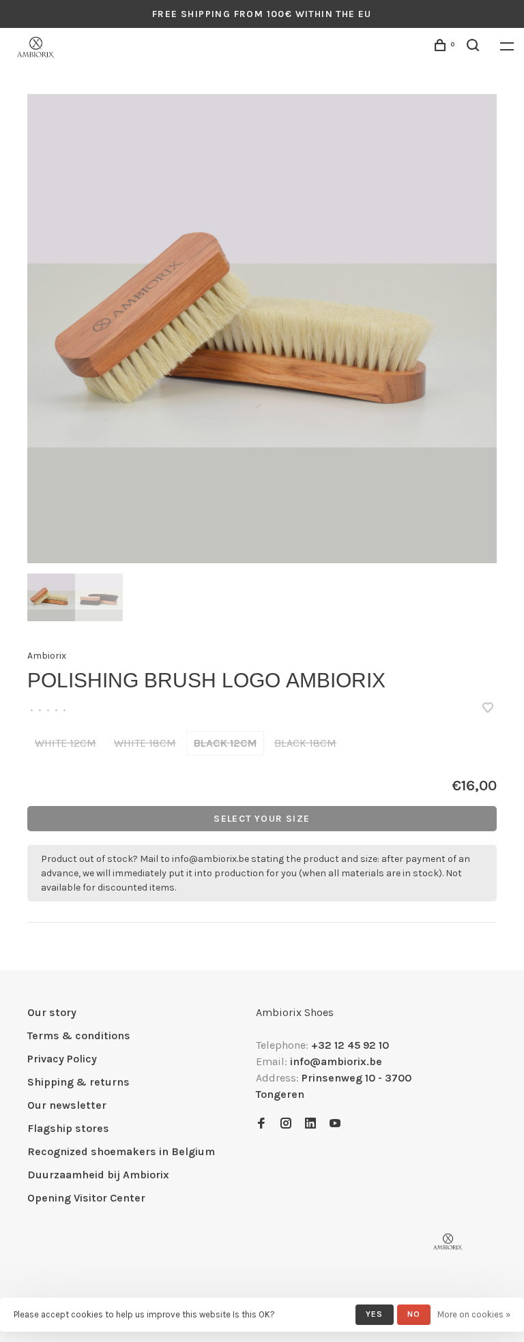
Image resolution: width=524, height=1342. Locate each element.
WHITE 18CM (145, 742)
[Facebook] (261, 1124)
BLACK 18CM (305, 742)
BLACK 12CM (225, 742)
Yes (374, 1314)
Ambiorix (46, 655)
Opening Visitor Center (86, 1197)
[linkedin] (310, 1124)
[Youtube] (335, 1124)
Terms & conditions (78, 1035)
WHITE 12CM (65, 742)
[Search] (475, 47)
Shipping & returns (78, 1081)
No (413, 1314)
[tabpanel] (262, 328)
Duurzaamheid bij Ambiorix (98, 1174)
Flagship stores (68, 1128)
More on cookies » (473, 1314)
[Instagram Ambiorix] (285, 1124)
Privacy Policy (62, 1058)
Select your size (262, 818)
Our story (51, 1012)
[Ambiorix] (448, 1242)
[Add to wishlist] (487, 708)
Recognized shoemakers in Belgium (121, 1151)
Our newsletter (66, 1105)
